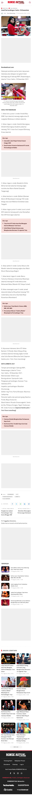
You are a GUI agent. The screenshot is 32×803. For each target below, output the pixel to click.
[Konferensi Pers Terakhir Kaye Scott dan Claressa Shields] (8, 705)
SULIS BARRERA (6, 498)
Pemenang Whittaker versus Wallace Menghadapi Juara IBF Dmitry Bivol (20, 601)
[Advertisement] (16, 50)
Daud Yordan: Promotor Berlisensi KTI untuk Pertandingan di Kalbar (16, 147)
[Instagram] (18, 773)
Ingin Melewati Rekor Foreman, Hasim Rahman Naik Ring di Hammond (23, 715)
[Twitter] (16, 504)
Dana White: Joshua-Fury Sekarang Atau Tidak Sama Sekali (20, 568)
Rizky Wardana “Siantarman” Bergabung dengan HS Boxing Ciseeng (23, 738)
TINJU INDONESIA (13, 8)
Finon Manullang (11, 13)
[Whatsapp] (21, 773)
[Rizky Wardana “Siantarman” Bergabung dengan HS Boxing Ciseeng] (24, 728)
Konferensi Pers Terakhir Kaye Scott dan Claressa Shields (15, 425)
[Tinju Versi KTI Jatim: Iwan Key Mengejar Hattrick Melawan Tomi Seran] (8, 658)
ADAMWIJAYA (11, 494)
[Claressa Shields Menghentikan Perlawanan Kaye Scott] (24, 681)
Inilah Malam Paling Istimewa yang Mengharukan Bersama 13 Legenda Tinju (15, 229)
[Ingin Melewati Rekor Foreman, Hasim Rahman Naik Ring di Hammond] (24, 705)
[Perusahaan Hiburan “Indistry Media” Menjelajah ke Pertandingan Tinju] (8, 681)
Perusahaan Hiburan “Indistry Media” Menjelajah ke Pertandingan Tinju (14, 312)
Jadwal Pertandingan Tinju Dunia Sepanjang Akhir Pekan (19, 593)
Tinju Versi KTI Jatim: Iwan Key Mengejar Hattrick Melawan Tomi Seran (15, 225)
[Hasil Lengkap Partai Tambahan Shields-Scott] (5, 586)
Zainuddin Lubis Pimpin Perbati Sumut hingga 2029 (15, 142)
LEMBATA (17, 496)
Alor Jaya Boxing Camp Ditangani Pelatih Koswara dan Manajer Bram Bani (7, 738)
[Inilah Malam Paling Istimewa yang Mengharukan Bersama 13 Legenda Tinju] (24, 658)
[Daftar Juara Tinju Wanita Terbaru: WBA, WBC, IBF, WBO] (5, 578)
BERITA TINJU (5, 8)
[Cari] (30, 2)
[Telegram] (28, 504)
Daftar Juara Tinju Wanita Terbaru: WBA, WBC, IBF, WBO (15, 307)
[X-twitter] (14, 773)
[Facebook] (12, 504)
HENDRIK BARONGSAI (7, 496)
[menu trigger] (2, 2)
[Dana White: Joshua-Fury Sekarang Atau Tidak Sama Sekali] (5, 569)
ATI (17, 494)
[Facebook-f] (10, 773)
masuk (11, 523)
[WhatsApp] (20, 504)
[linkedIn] (24, 504)
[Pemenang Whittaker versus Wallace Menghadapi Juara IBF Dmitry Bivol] (5, 602)
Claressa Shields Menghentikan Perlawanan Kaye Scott (16, 420)
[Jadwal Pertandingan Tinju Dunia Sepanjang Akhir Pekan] (5, 594)
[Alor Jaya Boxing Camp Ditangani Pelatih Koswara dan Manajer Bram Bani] (8, 728)
